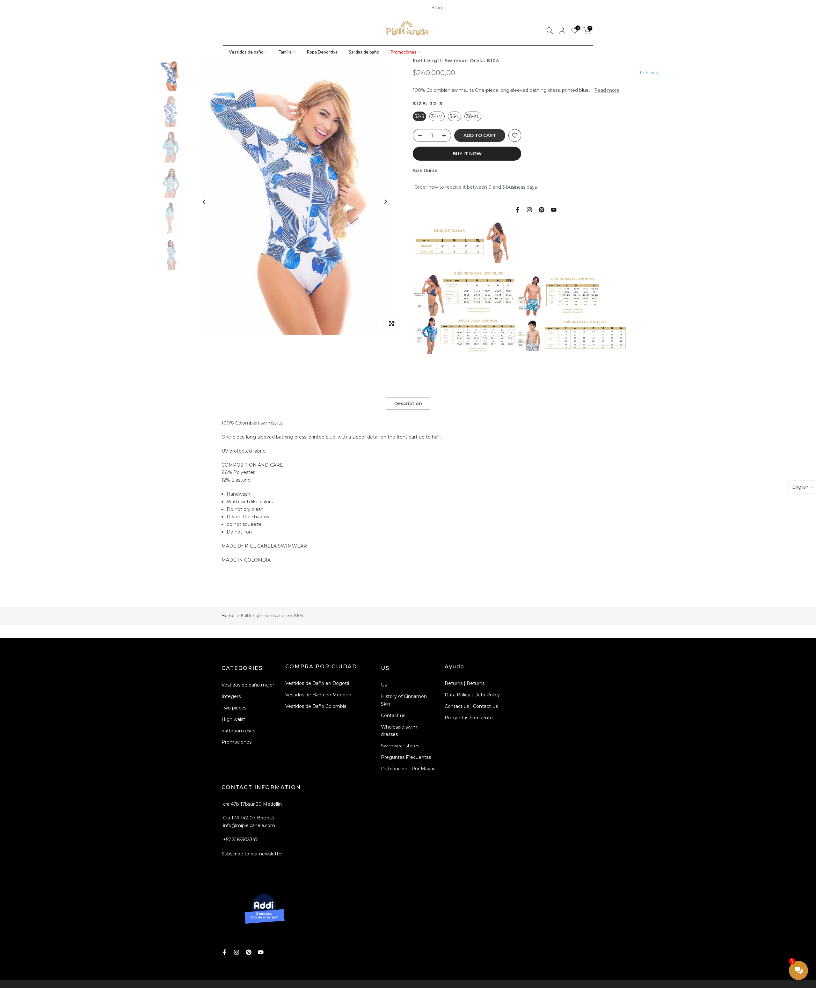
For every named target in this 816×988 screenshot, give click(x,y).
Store (438, 8)
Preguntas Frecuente (469, 718)
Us (384, 685)
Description (408, 403)
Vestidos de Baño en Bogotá (317, 683)
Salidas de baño (364, 51)
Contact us (393, 715)
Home (228, 615)
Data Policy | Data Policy (472, 695)
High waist (233, 719)
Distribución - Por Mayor (408, 769)
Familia (285, 51)
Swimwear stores (400, 746)
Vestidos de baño (246, 51)
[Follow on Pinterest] (247, 8)
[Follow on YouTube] (258, 8)
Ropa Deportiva (322, 51)
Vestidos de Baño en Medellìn (318, 695)
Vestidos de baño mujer (248, 685)
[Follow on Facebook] (226, 8)
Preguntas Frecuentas (406, 757)
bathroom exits (238, 731)
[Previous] (204, 202)
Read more (606, 90)
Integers (231, 696)
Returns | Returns (464, 683)
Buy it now (467, 153)
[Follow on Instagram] (236, 8)
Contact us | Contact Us (471, 706)
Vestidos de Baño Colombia (315, 706)
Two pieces (234, 708)
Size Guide (425, 170)
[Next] (385, 202)
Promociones (403, 51)
